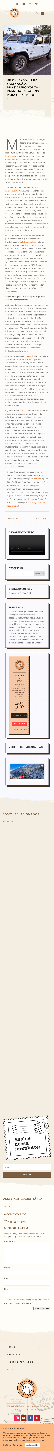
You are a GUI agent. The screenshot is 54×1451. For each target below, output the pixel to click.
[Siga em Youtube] (23, 4)
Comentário (10, 1242)
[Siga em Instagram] (17, 4)
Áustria (15, 869)
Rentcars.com (11, 156)
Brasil (30, 356)
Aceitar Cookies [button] (32, 1445)
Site (6, 1289)
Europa (8, 869)
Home (12, 1347)
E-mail (7, 1279)
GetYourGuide (26, 593)
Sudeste (9, 1004)
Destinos (37, 935)
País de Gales (11, 1070)
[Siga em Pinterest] (36, 4)
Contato (14, 1369)
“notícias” (37, 478)
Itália (36, 347)
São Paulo (39, 1002)
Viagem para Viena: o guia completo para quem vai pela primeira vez (24, 865)
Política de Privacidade (13, 1445)
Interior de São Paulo (13, 1002)
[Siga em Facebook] (30, 4)
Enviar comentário (41, 1308)
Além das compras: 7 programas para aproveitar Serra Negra (25, 999)
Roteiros (36, 938)
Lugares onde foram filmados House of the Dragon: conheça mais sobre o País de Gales (25, 1066)
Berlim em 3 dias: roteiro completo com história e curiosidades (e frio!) (21, 931)
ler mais (9, 882)
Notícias (31, 1002)
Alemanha (9, 935)
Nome (7, 1268)
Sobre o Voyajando (21, 1362)
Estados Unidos (29, 242)
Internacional (24, 869)
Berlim (30, 935)
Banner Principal (21, 935)
